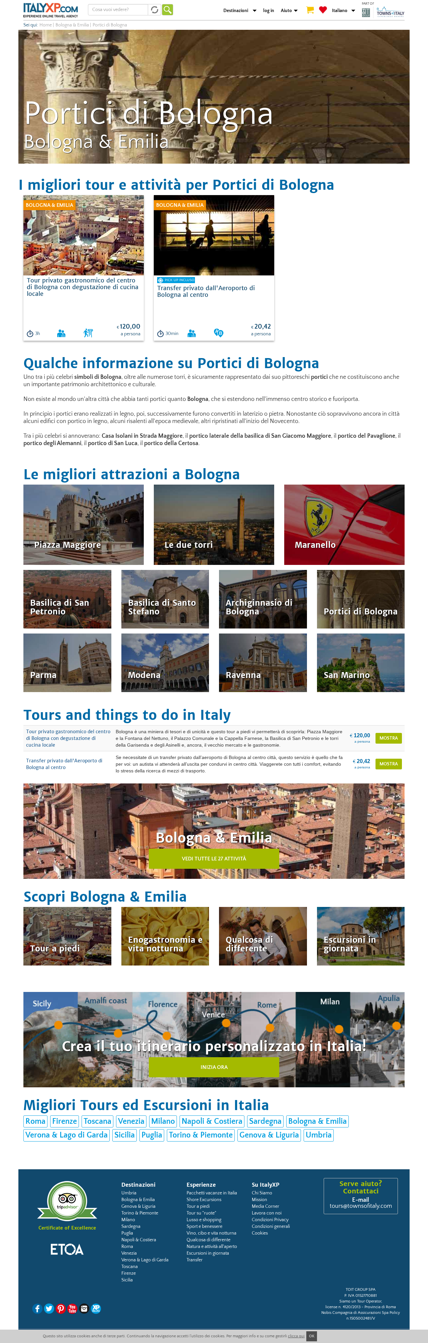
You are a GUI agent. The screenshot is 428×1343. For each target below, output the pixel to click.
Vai (167, 9)
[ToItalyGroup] (383, 12)
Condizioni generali (271, 1226)
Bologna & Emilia (72, 25)
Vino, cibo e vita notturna (211, 1233)
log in (268, 10)
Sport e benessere (204, 1226)
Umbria (319, 1135)
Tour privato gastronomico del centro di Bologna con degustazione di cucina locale (68, 738)
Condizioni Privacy (270, 1220)
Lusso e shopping (204, 1220)
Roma (35, 1121)
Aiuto (286, 10)
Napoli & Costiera (212, 1121)
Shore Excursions (204, 1199)
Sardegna (265, 1121)
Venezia (131, 1121)
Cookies (260, 1233)
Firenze (64, 1121)
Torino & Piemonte (201, 1135)
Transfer (195, 1260)
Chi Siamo (262, 1193)
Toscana (97, 1121)
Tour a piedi (198, 1206)
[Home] (50, 10)
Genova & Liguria (269, 1135)
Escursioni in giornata (208, 1253)
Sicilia (124, 1135)
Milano (163, 1121)
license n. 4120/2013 (342, 1307)
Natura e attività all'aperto (212, 1246)
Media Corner (265, 1206)
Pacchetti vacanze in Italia (212, 1193)
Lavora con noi (267, 1213)
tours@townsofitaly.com (361, 1206)
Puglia (151, 1135)
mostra (389, 738)
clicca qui (296, 1336)
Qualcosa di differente (208, 1240)
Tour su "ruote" (201, 1213)
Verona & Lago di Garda (66, 1135)
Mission (259, 1199)
